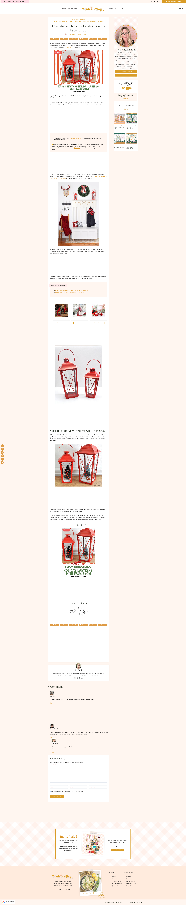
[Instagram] (60, 898)
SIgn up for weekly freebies (14, 1)
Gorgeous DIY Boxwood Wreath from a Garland (69, 292)
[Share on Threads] (2, 459)
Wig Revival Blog (117, 893)
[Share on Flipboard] (2, 452)
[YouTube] (160, 1)
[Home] (72, 19)
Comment (53, 774)
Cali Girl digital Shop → (173, 1)
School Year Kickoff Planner (119, 146)
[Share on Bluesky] (2, 462)
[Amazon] (157, 1)
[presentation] (119, 118)
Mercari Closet (130, 891)
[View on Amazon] (61, 323)
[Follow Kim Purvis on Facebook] (75, 678)
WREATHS (78, 23)
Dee (56, 694)
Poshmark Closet (131, 893)
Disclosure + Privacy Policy (76, 138)
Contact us (77, 148)
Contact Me (115, 895)
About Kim (115, 888)
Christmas (56, 21)
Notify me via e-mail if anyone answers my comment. (67, 801)
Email (72, 796)
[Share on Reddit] (2, 455)
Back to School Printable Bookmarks (131, 127)
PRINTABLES (66, 8)
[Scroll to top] (182, 885)
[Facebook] (151, 1)
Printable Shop (116, 891)
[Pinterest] (154, 1)
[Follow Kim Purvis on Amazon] (82, 678)
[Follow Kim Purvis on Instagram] (77, 678)
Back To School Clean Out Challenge (131, 147)
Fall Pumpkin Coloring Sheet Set (119, 127)
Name (53, 796)
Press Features (130, 895)
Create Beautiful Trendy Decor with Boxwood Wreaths (71, 290)
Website (92, 796)
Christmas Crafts (67, 21)
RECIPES (111, 8)
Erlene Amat (59, 729)
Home (114, 886)
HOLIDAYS (74, 8)
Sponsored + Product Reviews (92, 21)
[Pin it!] (58, 52)
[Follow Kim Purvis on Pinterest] (80, 678)
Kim (61, 743)
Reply (104, 694)
